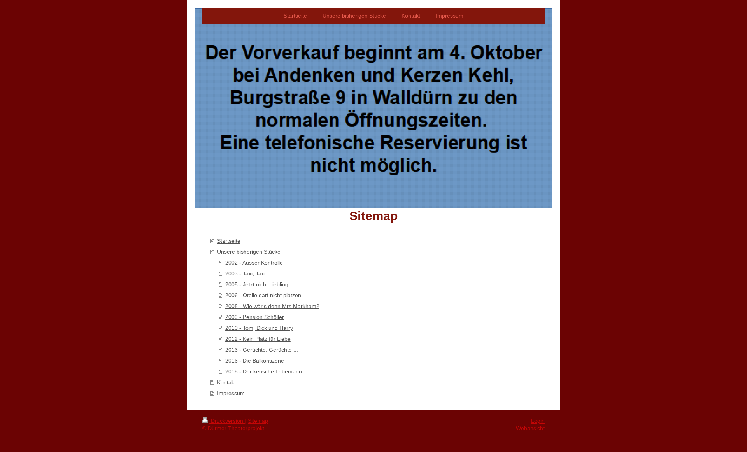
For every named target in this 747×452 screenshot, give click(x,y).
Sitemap (258, 421)
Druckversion (227, 421)
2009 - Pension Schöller (254, 317)
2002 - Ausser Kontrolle (254, 262)
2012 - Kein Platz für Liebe (258, 339)
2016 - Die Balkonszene (254, 360)
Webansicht (530, 428)
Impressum (231, 393)
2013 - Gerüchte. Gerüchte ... (261, 350)
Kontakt (226, 382)
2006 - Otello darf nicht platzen (263, 295)
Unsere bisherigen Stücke (249, 252)
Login (538, 421)
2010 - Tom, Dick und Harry (259, 328)
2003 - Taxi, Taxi (245, 273)
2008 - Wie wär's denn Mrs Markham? (272, 306)
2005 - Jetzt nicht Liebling (256, 284)
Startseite (228, 241)
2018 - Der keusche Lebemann (263, 371)
